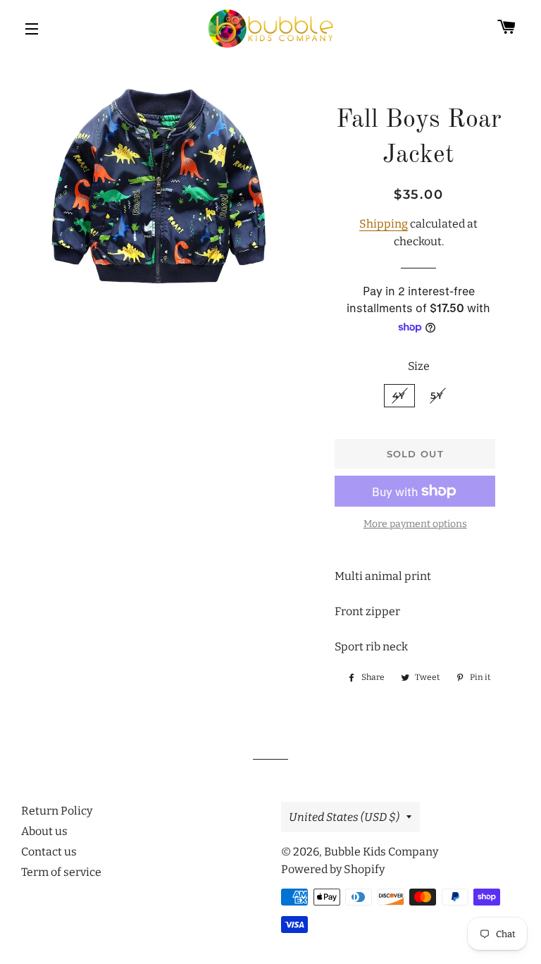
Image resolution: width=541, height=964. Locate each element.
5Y (437, 395)
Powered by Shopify (333, 869)
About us (44, 831)
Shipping (383, 223)
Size (419, 366)
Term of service (61, 872)
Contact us (49, 851)
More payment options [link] (415, 524)
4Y (399, 395)
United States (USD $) (344, 817)
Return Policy (56, 810)
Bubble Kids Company (381, 851)
